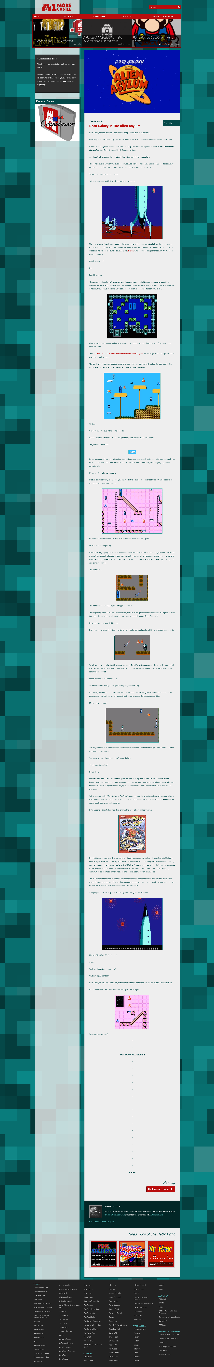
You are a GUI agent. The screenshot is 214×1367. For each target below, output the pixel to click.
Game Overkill (39, 1329)
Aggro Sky (113, 1345)
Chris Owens (113, 1357)
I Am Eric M (163, 1350)
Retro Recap (63, 1359)
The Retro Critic (96, 121)
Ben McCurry (139, 1289)
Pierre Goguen (114, 1305)
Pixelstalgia (63, 1323)
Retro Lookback (65, 1347)
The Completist (89, 1313)
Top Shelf (87, 1337)
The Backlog (88, 1305)
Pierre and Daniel (115, 1313)
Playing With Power (66, 1331)
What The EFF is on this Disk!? (93, 1346)
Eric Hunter (113, 1285)
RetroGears (88, 1289)
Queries (61, 1335)
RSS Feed (162, 1325)
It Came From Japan (41, 1353)
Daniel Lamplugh (140, 1307)
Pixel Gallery (63, 1319)
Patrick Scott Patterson (118, 1325)
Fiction (136, 1337)
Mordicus (130, 251)
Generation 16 (39, 1337)
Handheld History (40, 1345)
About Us (162, 1299)
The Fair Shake (89, 1317)
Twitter (161, 1303)
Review (136, 1360)
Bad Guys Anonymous (42, 1303)
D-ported (37, 1321)
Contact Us (163, 1321)
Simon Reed (113, 1337)
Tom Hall (112, 1289)
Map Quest (38, 1361)
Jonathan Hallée (115, 1329)
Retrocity (87, 1285)
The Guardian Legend (158, 1188)
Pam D (136, 1293)
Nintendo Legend (65, 1301)
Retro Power (63, 1355)
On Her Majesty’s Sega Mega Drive (69, 1306)
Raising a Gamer (65, 1339)
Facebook (162, 1307)
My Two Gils (63, 1293)
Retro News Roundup (67, 1351)
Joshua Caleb (114, 1309)
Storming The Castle (91, 1301)
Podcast (137, 1357)
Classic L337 (164, 1342)
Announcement (140, 1329)
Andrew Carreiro (115, 1293)
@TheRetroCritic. (156, 1215)
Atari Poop (38, 1299)
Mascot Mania (64, 1285)
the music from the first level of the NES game (119, 353)
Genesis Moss (114, 1333)
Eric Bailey (88, 1357)
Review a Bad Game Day (168, 1339)
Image (136, 1345)
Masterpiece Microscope (68, 1289)
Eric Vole (112, 1317)
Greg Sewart (138, 1315)
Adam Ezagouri (114, 1297)
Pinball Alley (63, 1315)
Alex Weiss (113, 1349)
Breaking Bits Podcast (167, 1346)
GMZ (35, 1341)
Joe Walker (113, 1321)
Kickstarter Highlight (41, 1357)
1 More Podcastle (40, 1291)
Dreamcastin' (39, 1325)
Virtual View (88, 1341)
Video (161, 1289)
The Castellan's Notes (92, 1309)
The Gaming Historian (92, 1329)
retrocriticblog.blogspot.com (114, 1215)
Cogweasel (138, 1311)
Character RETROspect (42, 1311)
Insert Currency (39, 1349)
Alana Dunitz (114, 1360)
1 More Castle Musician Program (168, 1312)
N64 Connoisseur (65, 1297)
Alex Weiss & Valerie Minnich (141, 1298)
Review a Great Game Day (169, 1334)
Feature (137, 1333)
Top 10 (161, 1285)
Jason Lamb (88, 1360)
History (136, 1341)
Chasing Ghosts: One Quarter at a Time (42, 1316)
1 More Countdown (41, 1287)
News (136, 1353)
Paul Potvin (113, 1301)
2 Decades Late (39, 1295)
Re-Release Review (66, 1343)
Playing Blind (63, 1327)
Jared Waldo (139, 1319)
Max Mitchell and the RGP (143, 1303)
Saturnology (88, 1297)
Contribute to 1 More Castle (169, 1317)
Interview (137, 1349)
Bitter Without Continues (43, 1307)
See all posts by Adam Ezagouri (101, 1222)
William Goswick (140, 1285)
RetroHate (88, 1293)
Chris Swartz (114, 1341)
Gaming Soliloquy (40, 1333)
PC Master (63, 1311)
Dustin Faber (114, 1353)
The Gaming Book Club (92, 1325)
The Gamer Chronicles (92, 1321)
